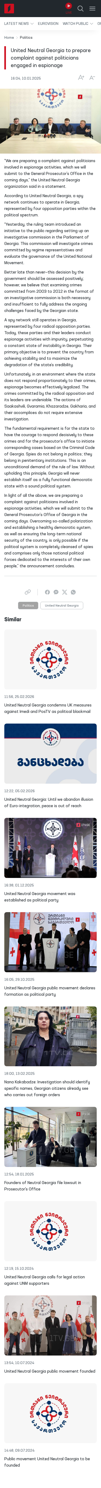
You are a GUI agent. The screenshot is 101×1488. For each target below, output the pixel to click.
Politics (28, 605)
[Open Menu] (92, 8)
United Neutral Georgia (62, 605)
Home (9, 38)
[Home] (9, 8)
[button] (19, 23)
